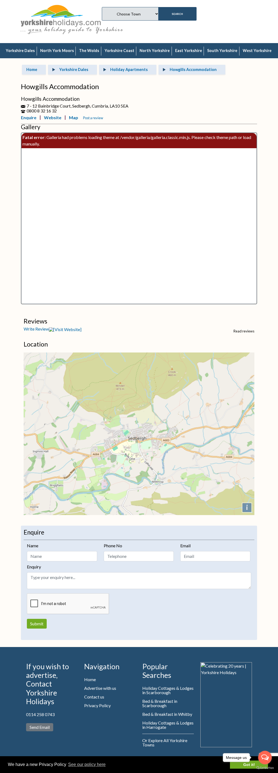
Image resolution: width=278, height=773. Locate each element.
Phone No (113, 545)
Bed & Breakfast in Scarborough (159, 703)
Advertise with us (100, 688)
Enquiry (34, 566)
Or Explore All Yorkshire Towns (164, 742)
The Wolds (89, 50)
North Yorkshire (155, 50)
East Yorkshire (188, 50)
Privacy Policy (97, 705)
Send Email (40, 727)
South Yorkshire (222, 50)
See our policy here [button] (87, 764)
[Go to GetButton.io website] (265, 767)
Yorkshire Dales (20, 50)
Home (90, 679)
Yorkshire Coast (119, 50)
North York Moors (57, 50)
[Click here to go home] (61, 15)
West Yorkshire (257, 50)
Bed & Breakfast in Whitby (167, 714)
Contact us (94, 696)
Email (185, 545)
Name (32, 545)
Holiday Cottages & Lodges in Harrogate (168, 725)
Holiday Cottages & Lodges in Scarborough (168, 690)
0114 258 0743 (40, 714)
